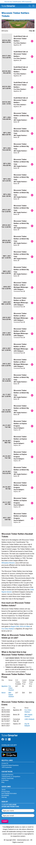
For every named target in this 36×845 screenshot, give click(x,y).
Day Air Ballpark (27, 725)
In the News (5, 780)
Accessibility (5, 795)
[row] (18, 41)
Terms (3, 789)
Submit (4, 821)
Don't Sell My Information (9, 793)
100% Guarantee (7, 767)
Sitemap (4, 797)
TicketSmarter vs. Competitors (11, 776)
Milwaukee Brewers (8, 563)
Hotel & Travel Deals (8, 778)
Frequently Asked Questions (10, 765)
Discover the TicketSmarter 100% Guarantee (18, 1)
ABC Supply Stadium (11, 694)
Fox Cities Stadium (8, 629)
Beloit (3, 693)
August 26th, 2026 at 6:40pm (20, 626)
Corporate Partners (7, 774)
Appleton (5, 686)
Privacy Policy (6, 791)
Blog (3, 782)
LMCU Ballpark (29, 719)
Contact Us (5, 763)
